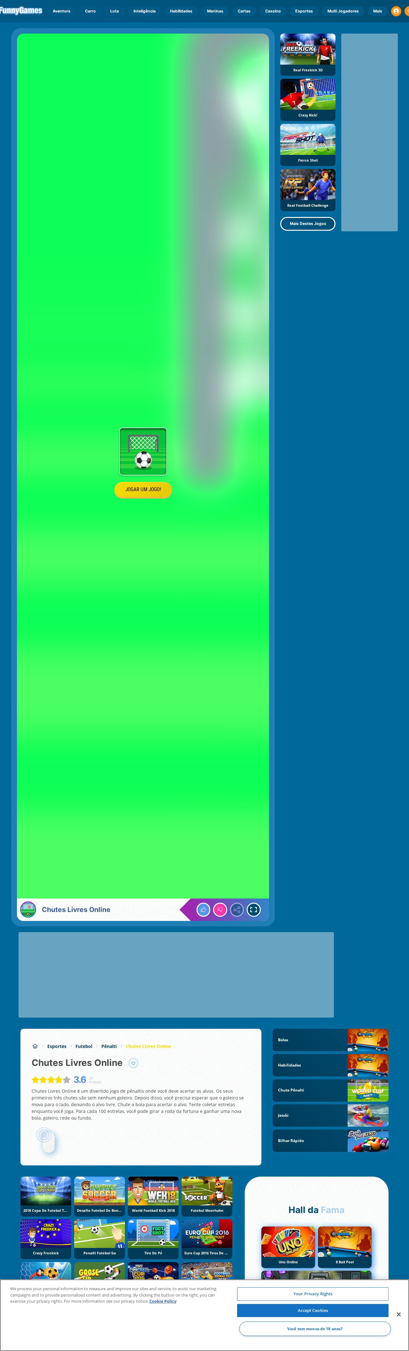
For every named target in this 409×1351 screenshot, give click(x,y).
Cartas (244, 11)
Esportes (304, 11)
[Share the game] (237, 910)
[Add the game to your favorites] (133, 1063)
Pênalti (109, 1046)
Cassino (273, 11)
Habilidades (181, 11)
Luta (114, 11)
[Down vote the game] (220, 910)
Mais (377, 11)
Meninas (215, 11)
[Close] (399, 1314)
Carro (90, 11)
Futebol (83, 1046)
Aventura (61, 11)
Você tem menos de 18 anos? (315, 1328)
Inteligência (145, 11)
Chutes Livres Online (148, 1046)
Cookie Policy (162, 1301)
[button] (396, 11)
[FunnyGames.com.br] (35, 1046)
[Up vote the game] (204, 910)
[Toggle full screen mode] (254, 910)
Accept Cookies (313, 1310)
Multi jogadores (343, 11)
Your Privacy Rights (312, 1294)
